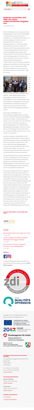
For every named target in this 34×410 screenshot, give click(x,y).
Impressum (8, 397)
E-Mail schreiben (7, 372)
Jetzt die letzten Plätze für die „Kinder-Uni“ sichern (16, 233)
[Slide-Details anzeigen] (9, 221)
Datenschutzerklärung (10, 399)
